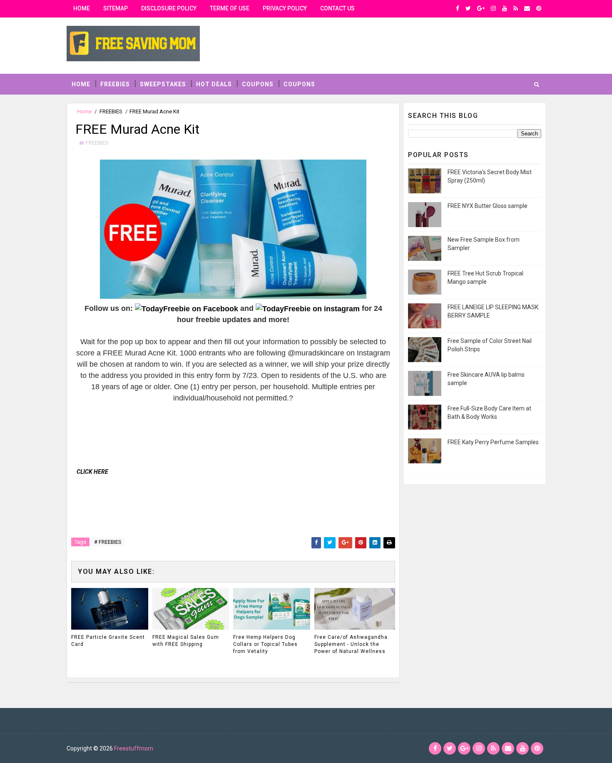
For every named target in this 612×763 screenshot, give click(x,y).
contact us (337, 8)
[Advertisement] (226, 422)
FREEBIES (115, 84)
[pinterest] (538, 8)
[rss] (515, 8)
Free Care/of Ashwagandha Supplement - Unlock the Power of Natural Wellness (351, 644)
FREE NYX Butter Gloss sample (487, 206)
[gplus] (481, 8)
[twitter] (468, 8)
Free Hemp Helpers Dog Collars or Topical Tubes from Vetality (265, 644)
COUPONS (258, 84)
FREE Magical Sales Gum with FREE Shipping (185, 640)
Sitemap (115, 8)
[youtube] (504, 8)
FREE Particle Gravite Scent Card (108, 640)
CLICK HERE (92, 471)
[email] (527, 8)
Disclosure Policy (169, 8)
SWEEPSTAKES (163, 84)
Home (81, 8)
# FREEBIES (108, 542)
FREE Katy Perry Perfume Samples (493, 442)
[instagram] (493, 8)
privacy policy (285, 8)
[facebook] (457, 8)
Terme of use (229, 8)
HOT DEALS (214, 84)
